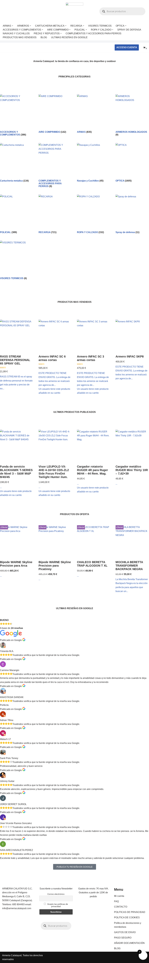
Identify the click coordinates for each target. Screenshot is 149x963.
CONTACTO (120, 906)
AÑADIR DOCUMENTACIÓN (129, 943)
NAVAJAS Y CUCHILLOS (16, 33)
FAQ (116, 901)
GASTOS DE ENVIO (125, 932)
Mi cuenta (119, 896)
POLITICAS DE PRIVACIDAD (129, 912)
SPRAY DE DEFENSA (129, 29)
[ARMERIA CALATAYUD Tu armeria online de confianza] (74, 11)
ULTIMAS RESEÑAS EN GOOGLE (69, 37)
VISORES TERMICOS (100, 26)
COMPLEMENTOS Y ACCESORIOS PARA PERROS (93, 33)
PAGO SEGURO (122, 937)
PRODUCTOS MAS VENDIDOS (20, 37)
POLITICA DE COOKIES (127, 917)
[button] (12, 25)
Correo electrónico (55, 894)
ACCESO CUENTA (126, 47)
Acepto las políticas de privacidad (57, 905)
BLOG (44, 37)
